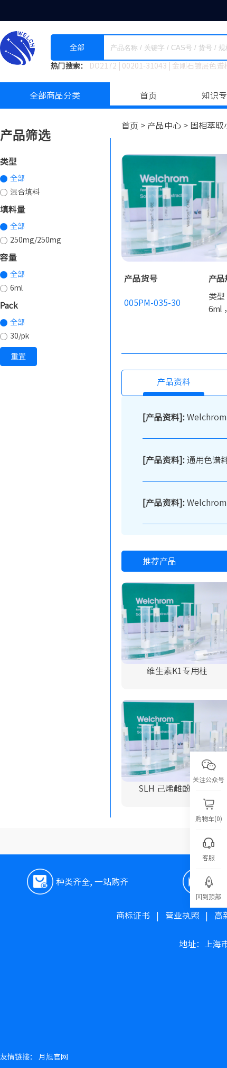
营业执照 (189, 915)
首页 (148, 95)
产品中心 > (168, 125)
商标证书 (140, 915)
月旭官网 (53, 1057)
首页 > (134, 125)
